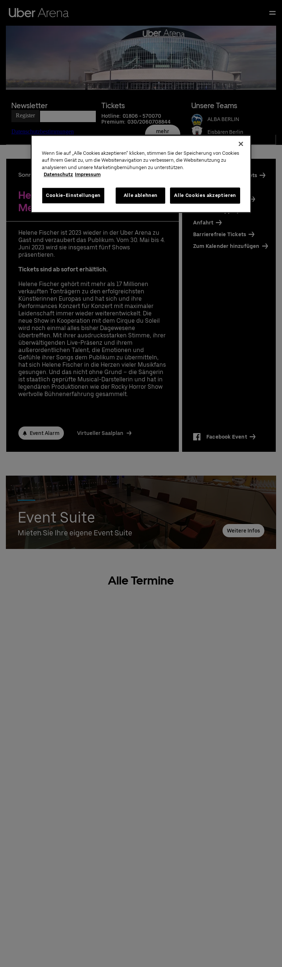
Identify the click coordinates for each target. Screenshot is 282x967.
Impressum (88, 174)
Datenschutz (58, 174)
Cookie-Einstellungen (73, 195)
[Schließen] (241, 144)
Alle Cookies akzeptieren (205, 195)
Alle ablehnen (141, 195)
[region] (141, 174)
